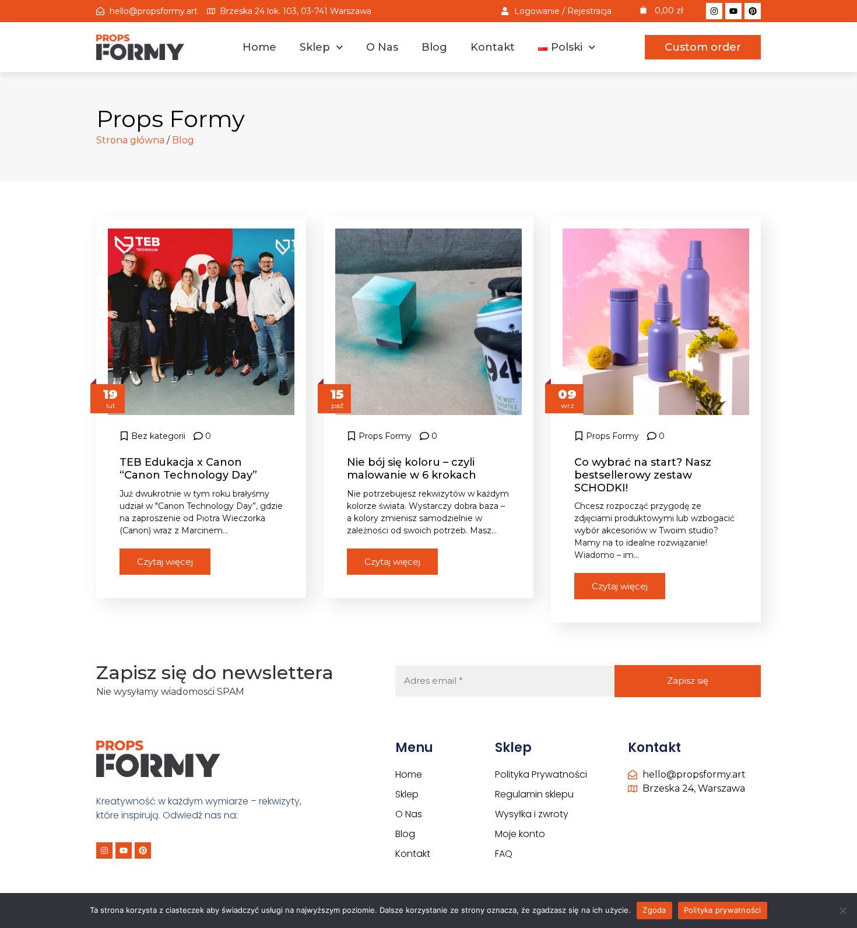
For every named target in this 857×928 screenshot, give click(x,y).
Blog (434, 47)
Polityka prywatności (722, 910)
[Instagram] (714, 11)
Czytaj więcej (165, 561)
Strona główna (130, 140)
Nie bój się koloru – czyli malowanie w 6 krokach (411, 468)
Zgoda (654, 910)
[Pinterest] (752, 11)
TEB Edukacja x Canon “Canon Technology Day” (188, 468)
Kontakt (492, 47)
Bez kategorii (158, 436)
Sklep (315, 47)
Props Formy (385, 436)
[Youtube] (733, 11)
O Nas (382, 47)
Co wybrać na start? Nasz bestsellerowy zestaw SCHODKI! (642, 475)
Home (259, 47)
